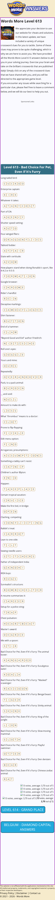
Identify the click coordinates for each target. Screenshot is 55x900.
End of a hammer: (10, 326)
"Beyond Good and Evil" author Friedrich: (21, 337)
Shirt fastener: (8, 315)
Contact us (35, 893)
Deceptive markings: (11, 304)
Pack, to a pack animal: (12, 382)
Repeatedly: (7, 371)
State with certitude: (11, 256)
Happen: (5, 483)
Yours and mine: (9, 360)
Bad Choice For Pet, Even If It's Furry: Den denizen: (26, 759)
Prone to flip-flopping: (12, 427)
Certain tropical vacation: (13, 494)
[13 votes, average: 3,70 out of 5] (37, 785)
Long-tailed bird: (9, 177)
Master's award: (9, 629)
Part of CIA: (6, 211)
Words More (23, 896)
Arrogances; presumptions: (14, 450)
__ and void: (6, 393)
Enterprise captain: (10, 189)
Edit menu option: (10, 438)
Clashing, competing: (11, 517)
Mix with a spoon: (9, 640)
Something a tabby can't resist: (16, 461)
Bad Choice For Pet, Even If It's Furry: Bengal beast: (26, 694)
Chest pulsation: (9, 618)
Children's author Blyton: (13, 472)
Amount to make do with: (13, 405)
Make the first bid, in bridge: (15, 505)
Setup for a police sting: (12, 606)
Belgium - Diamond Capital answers (27, 827)
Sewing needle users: (11, 550)
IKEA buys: (6, 573)
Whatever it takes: (10, 200)
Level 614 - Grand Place (23, 809)
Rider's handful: (9, 293)
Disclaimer (21, 893)
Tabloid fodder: (8, 245)
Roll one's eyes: (8, 349)
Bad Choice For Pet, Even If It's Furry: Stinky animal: (26, 705)
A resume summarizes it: (13, 595)
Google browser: (9, 281)
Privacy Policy (7, 893)
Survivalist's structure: (12, 584)
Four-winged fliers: (10, 233)
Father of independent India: (15, 561)
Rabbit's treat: (8, 528)
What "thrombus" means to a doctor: (19, 416)
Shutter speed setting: (12, 222)
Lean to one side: (9, 539)
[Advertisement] (27, 131)
